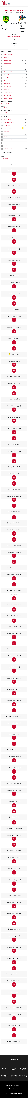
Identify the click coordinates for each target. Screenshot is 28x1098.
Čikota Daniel (7, 86)
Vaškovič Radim (8, 54)
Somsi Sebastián (8, 134)
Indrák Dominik (8, 72)
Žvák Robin (7, 131)
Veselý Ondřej (8, 98)
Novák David (7, 95)
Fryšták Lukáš (4, 112)
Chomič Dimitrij (8, 92)
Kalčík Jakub (7, 57)
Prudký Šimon (8, 125)
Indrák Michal (7, 60)
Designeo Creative (16, 1093)
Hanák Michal (9, 36)
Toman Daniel (8, 128)
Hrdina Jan (7, 83)
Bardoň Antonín (8, 143)
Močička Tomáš (5, 103)
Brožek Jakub (7, 146)
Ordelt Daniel (7, 75)
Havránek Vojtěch (9, 122)
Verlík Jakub (7, 137)
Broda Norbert (8, 148)
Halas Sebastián (8, 140)
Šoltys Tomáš (8, 119)
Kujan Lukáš (7, 69)
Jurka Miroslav (8, 78)
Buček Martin (7, 80)
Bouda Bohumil (8, 66)
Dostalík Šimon (18, 36)
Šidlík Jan (6, 89)
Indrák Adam (7, 63)
